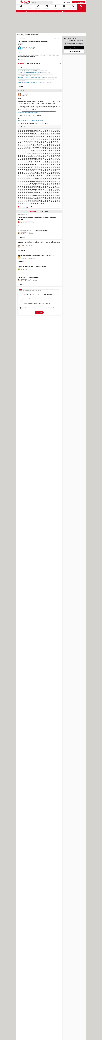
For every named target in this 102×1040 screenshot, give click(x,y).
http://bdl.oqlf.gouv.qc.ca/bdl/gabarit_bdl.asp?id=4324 (30, 120)
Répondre (34, 211)
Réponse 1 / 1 (21, 90)
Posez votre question (43, 211)
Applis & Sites (38, 8)
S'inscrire (39, 312)
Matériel (41, 11)
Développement (26, 11)
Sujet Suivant (56, 38)
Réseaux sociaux (34, 34)
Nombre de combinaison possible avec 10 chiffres (29, 82)
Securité (64, 8)
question (79, 2)
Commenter (22, 207)
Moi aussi (30, 63)
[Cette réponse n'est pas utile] (31, 207)
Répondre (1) (22, 63)
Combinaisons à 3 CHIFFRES (24, 75)
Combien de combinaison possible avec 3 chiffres (29, 74)
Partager (38, 63)
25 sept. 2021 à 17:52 (30, 48)
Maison (55, 8)
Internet (32, 11)
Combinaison (20, 44)
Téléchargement (72, 8)
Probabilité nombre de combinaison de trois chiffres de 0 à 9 (31, 79)
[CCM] (25, 2)
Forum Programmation (47, 74)
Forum (81, 8)
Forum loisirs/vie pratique (50, 77)
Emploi (64, 11)
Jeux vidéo (37, 11)
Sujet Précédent (22, 38)
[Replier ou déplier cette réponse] (61, 90)
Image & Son (46, 8)
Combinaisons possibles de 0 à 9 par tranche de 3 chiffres (31, 77)
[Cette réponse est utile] (27, 207)
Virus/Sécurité (55, 11)
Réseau (45, 11)
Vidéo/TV (50, 11)
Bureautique (20, 11)
